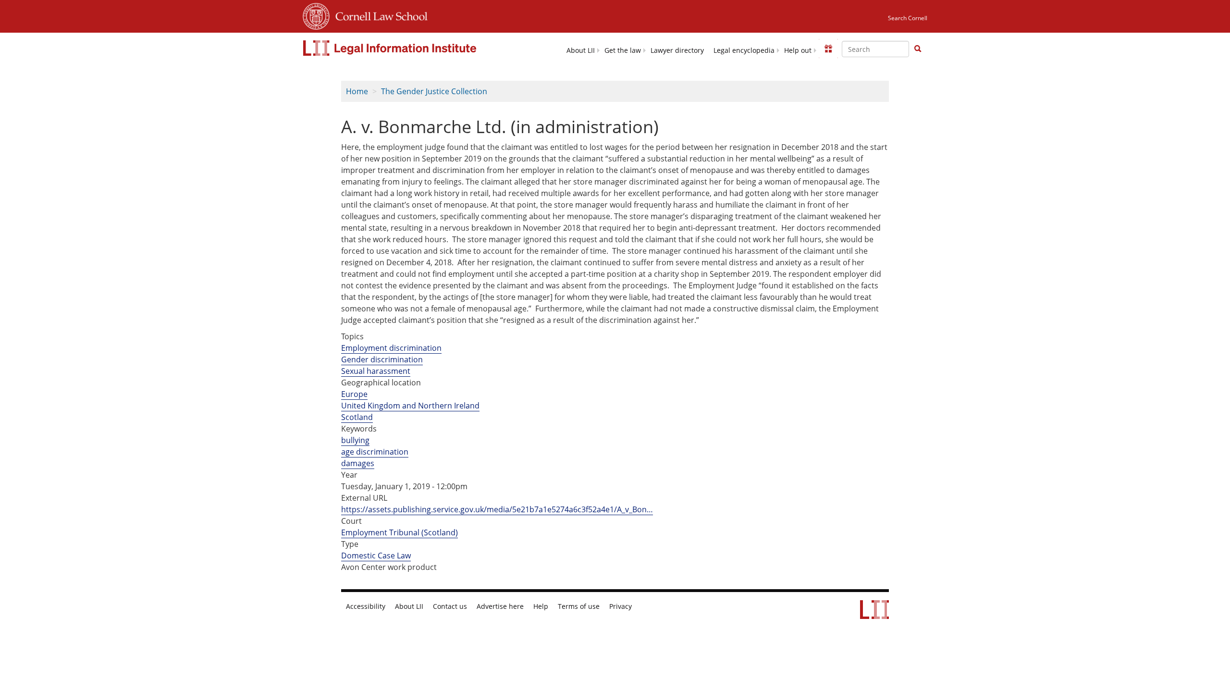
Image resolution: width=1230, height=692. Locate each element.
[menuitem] (581, 50)
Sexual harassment (375, 371)
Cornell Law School (379, 15)
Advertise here (500, 606)
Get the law (622, 50)
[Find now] (918, 49)
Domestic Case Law (376, 555)
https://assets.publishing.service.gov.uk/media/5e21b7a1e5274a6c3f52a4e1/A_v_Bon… (497, 509)
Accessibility (365, 606)
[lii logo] (391, 48)
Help (540, 606)
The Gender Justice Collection (434, 91)
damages (357, 463)
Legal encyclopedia (744, 50)
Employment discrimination (391, 348)
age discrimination (374, 451)
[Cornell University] (316, 15)
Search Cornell (907, 18)
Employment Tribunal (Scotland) (399, 532)
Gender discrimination (382, 359)
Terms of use (579, 606)
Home (357, 91)
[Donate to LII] (828, 48)
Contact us (450, 606)
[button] (917, 48)
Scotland (357, 417)
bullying (355, 440)
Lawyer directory (677, 50)
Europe (354, 394)
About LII (580, 50)
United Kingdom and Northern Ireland (410, 405)
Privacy (620, 606)
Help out (798, 50)
